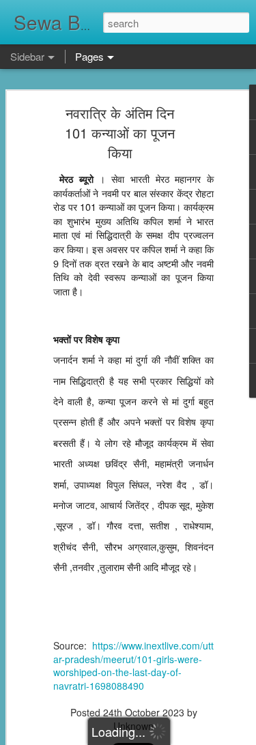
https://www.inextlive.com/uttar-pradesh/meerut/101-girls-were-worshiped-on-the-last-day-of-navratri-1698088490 (133, 665)
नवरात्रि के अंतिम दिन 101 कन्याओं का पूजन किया (120, 132)
